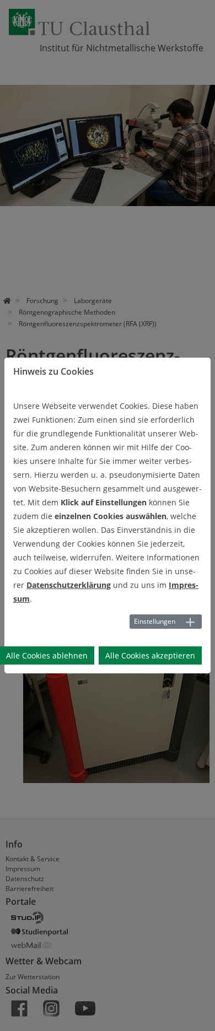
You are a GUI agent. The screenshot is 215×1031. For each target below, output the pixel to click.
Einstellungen (154, 621)
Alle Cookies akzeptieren (150, 655)
